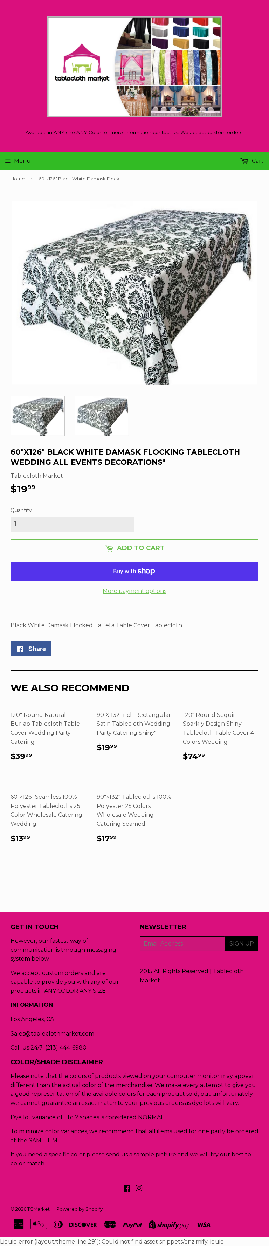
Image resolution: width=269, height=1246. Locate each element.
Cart (257, 161)
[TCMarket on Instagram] (139, 1189)
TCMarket (38, 1209)
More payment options (134, 591)
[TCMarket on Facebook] (127, 1189)
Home (18, 178)
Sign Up (241, 943)
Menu (22, 161)
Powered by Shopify (79, 1209)
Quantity (21, 510)
